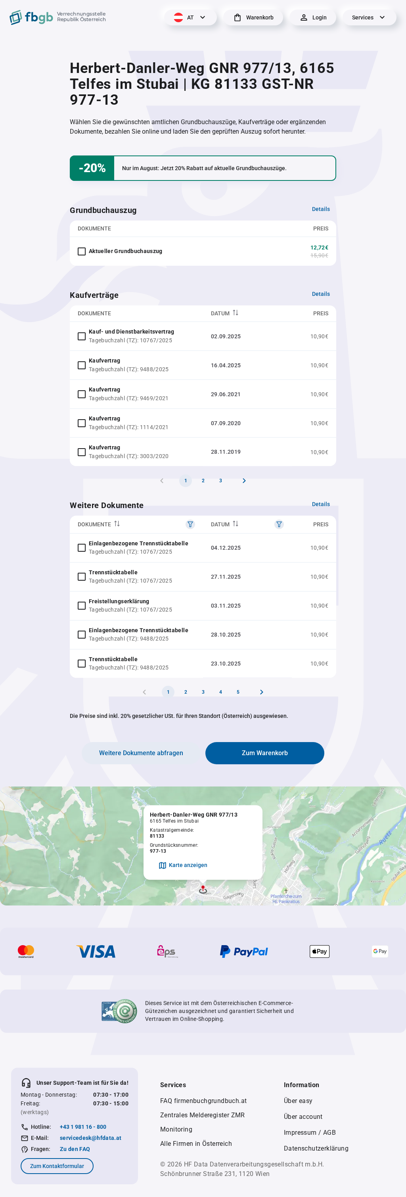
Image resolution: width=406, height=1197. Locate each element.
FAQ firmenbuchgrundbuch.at (203, 1101)
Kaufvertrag (105, 360)
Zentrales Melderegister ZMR (202, 1115)
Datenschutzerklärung (316, 1148)
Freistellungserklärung (119, 601)
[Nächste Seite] (244, 481)
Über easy (298, 1101)
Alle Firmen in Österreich (196, 1143)
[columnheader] (247, 313)
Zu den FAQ (75, 1149)
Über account (303, 1116)
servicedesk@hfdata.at (90, 1138)
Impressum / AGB (310, 1132)
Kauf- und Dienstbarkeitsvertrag (131, 331)
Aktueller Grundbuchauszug (126, 251)
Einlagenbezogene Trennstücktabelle (138, 543)
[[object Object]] (190, 524)
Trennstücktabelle (113, 572)
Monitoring (176, 1129)
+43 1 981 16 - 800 (83, 1127)
